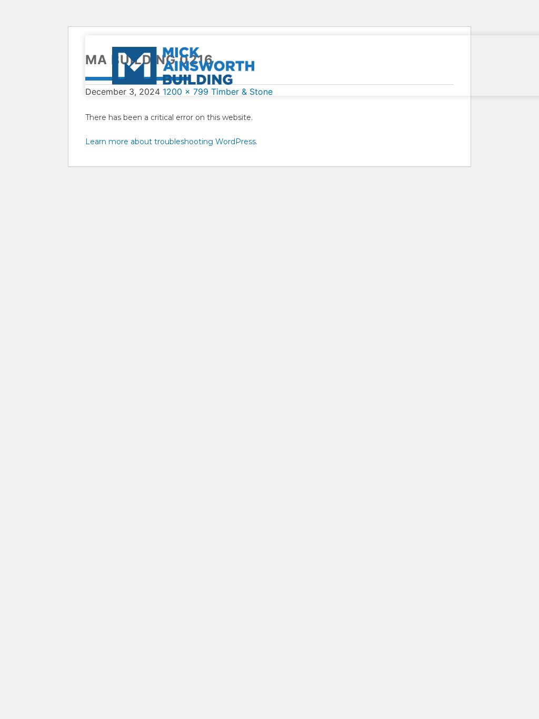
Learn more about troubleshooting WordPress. (171, 141)
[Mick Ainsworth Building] (228, 65)
